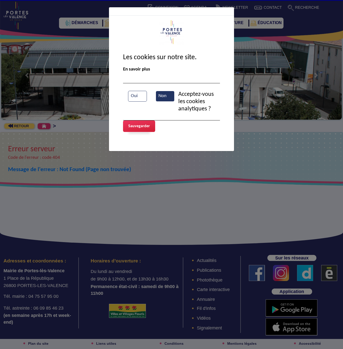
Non (162, 96)
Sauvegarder (139, 126)
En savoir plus (136, 69)
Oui (134, 96)
